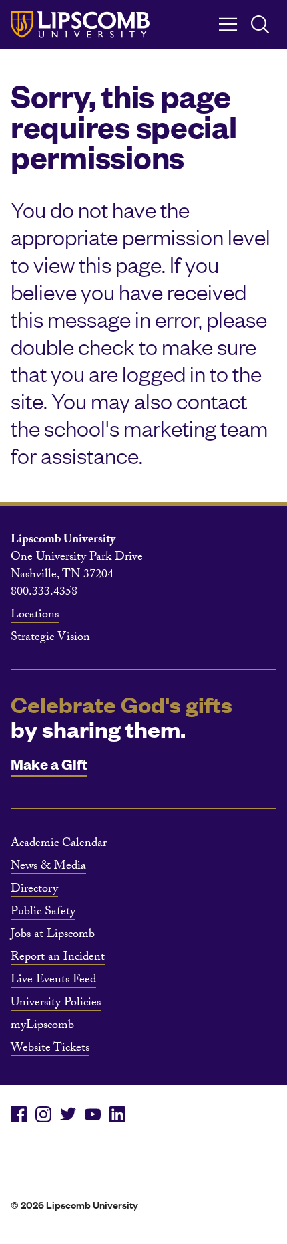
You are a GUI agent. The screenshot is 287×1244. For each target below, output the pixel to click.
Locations (35, 616)
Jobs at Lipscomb (53, 935)
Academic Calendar (59, 844)
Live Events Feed (53, 981)
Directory (34, 890)
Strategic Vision (50, 638)
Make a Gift (49, 763)
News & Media (48, 867)
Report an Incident (58, 958)
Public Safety (43, 913)
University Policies (56, 1004)
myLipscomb (42, 1026)
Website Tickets (50, 1049)
